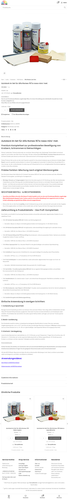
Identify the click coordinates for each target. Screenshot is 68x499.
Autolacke (13, 79)
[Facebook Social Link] (6, 130)
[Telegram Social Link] (15, 130)
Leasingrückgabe (23, 465)
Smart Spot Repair (23, 467)
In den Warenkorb (17, 110)
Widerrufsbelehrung (24, 475)
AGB (20, 473)
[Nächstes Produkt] (66, 79)
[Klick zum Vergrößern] (4, 73)
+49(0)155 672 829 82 (8, 471)
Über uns (37, 463)
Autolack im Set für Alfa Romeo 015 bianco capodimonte (50, 429)
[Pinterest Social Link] (11, 130)
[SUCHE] (65, 7)
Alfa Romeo (20, 79)
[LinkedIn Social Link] (13, 130)
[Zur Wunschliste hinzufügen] (30, 398)
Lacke (7, 79)
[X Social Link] (8, 130)
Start (2, 79)
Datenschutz (38, 469)
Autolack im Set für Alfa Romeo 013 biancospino (17, 429)
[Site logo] (4, 2)
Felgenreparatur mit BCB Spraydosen (11, 366)
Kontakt (37, 465)
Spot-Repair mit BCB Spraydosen (10, 362)
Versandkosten (17, 93)
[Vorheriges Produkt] (62, 79)
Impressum (38, 471)
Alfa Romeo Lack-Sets (30, 79)
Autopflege (22, 463)
